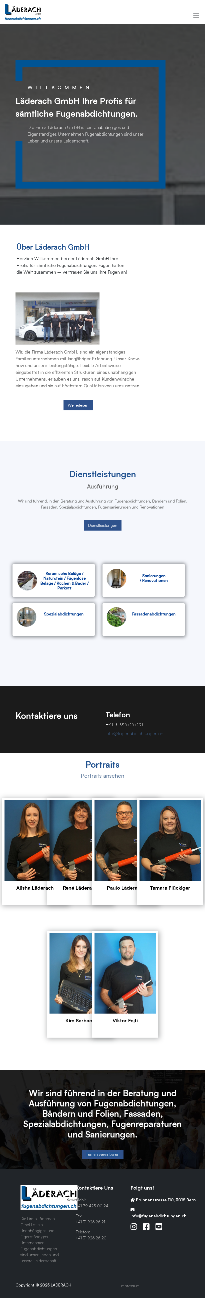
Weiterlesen (78, 405)
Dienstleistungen (102, 525)
